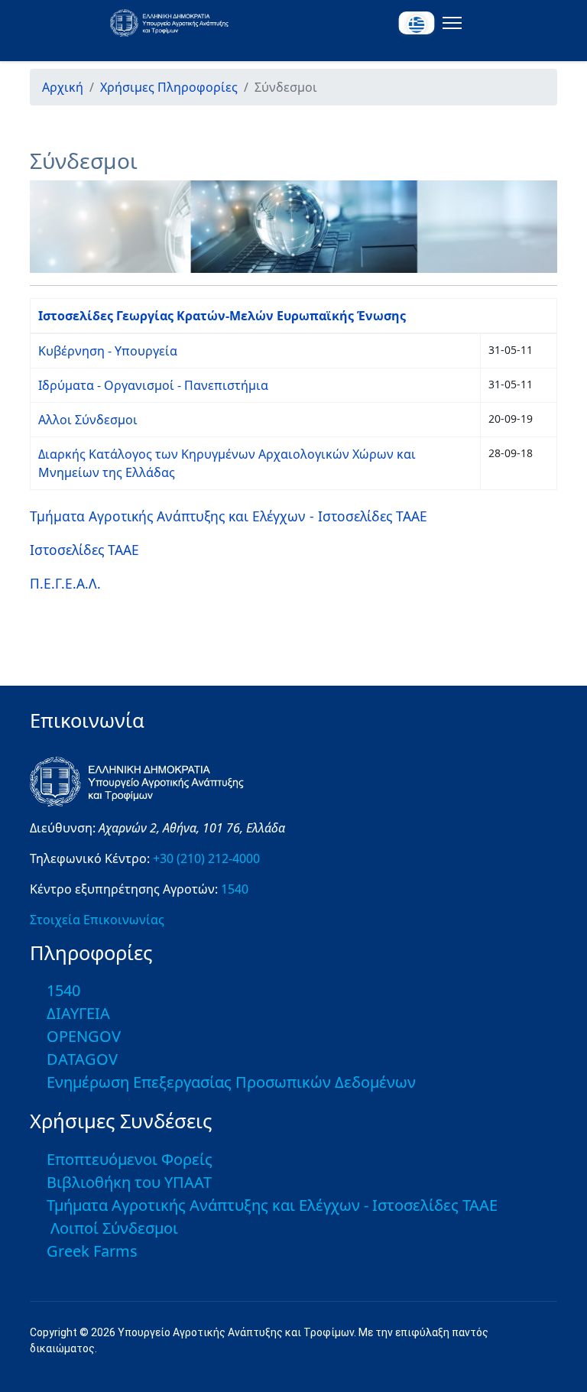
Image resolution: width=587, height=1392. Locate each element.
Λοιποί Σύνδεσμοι (114, 1228)
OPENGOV (84, 1036)
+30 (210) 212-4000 (206, 858)
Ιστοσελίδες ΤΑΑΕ (84, 549)
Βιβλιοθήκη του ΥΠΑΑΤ (129, 1182)
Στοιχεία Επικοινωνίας (97, 919)
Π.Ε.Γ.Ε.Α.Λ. (65, 583)
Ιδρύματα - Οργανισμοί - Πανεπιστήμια (153, 385)
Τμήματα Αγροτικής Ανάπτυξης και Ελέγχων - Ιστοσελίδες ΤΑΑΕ (228, 516)
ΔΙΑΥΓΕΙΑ (78, 1013)
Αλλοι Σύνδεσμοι (88, 419)
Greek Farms (92, 1251)
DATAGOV (82, 1059)
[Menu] (449, 23)
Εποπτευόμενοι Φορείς (129, 1159)
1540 (234, 889)
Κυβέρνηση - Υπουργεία (107, 350)
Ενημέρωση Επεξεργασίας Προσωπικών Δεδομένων (231, 1082)
